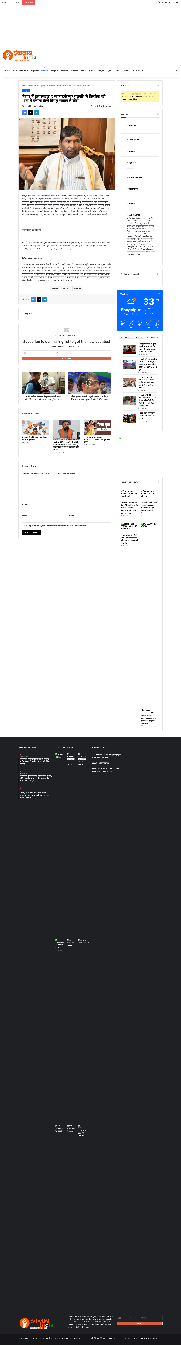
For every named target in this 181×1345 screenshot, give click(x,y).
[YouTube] (140, 129)
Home (7, 70)
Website (71, 515)
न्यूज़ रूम (132, 151)
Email (25, 515)
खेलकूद (53, 70)
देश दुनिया (34, 70)
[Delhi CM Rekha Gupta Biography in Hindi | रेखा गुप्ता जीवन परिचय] (97, 427)
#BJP (55, 288)
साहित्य (126, 70)
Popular (126, 337)
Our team (123, 1338)
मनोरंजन (73, 70)
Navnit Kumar (135, 140)
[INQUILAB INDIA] (20, 56)
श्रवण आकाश (133, 189)
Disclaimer (148, 1338)
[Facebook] (131, 129)
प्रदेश (109, 70)
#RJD (78, 288)
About (116, 1338)
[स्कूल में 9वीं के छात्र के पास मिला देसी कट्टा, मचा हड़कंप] (130, 417)
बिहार (117, 70)
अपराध (91, 70)
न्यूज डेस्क (132, 125)
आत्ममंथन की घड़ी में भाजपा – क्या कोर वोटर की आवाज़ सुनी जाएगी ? (35, 438)
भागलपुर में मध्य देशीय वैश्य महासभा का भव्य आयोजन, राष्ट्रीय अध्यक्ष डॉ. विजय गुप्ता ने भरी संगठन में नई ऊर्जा (147, 382)
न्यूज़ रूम (26, 106)
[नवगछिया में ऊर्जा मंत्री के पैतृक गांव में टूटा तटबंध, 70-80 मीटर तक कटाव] (60, 1217)
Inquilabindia (19, 70)
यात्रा (82, 70)
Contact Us (139, 70)
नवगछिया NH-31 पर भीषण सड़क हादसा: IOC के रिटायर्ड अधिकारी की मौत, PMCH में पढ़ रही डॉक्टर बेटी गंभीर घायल (147, 400)
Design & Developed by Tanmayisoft (66, 1338)
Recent (139, 337)
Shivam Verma (135, 177)
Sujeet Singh (134, 215)
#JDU (66, 288)
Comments (153, 337)
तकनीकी (63, 70)
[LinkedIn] (137, 129)
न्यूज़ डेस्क (132, 163)
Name (25, 505)
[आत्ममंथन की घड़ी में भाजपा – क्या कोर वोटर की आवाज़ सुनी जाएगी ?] (35, 427)
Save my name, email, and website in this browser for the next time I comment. (55, 526)
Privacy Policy (138, 1338)
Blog (130, 1338)
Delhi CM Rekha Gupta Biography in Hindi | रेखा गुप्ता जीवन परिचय (97, 439)
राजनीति (44, 70)
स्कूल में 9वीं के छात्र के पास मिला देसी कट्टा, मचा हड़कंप (146, 415)
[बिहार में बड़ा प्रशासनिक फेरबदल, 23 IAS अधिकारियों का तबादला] (83, 1131)
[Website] (128, 129)
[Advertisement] (90, 26)
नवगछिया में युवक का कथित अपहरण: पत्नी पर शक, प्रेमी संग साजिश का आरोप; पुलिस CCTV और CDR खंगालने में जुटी (148, 364)
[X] (134, 129)
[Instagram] (143, 129)
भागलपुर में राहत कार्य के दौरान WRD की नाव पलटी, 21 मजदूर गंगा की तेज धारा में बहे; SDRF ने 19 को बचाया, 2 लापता (129, 507)
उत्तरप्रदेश (101, 70)
